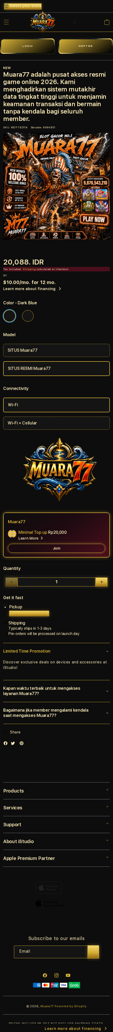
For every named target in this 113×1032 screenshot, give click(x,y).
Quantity (11, 568)
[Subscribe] (93, 951)
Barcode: (36, 127)
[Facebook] (7, 744)
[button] (6, 22)
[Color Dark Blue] (9, 316)
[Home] (41, 22)
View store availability (29, 613)
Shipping (29, 269)
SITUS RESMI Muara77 (29, 368)
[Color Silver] (28, 316)
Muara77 (47, 1006)
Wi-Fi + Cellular (22, 422)
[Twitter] (14, 744)
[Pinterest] (23, 744)
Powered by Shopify (71, 1006)
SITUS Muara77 (23, 350)
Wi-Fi (13, 404)
